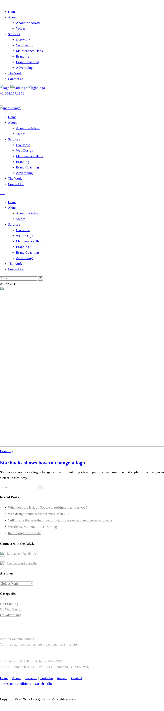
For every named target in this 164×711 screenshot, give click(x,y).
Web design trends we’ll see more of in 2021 (39, 514)
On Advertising (11, 615)
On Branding (9, 604)
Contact (76, 678)
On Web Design (11, 609)
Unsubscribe (44, 684)
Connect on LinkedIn (22, 563)
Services (31, 678)
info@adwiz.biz (11, 656)
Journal (62, 678)
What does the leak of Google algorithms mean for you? (47, 507)
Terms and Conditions (15, 684)
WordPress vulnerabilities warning (32, 527)
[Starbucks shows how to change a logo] (82, 445)
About (16, 678)
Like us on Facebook (21, 554)
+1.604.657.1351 (12, 93)
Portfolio (46, 678)
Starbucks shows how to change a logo (42, 463)
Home (4, 678)
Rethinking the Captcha (24, 533)
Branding (6, 451)
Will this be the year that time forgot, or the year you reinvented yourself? (60, 520)
